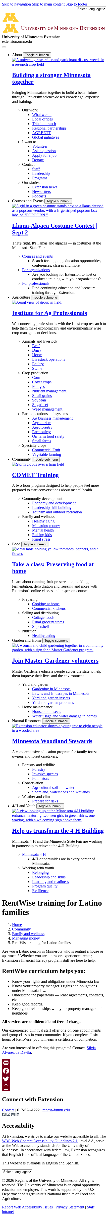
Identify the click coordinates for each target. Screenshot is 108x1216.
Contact (28, 164)
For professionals (35, 283)
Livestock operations (48, 359)
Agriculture (21, 297)
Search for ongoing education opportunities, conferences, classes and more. (66, 263)
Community (22, 459)
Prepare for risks (45, 801)
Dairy (36, 350)
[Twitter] (54, 1079)
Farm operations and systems (45, 414)
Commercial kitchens (49, 608)
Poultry (38, 364)
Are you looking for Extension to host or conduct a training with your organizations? (66, 276)
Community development (42, 498)
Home (17, 924)
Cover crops (41, 382)
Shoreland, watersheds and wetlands (61, 792)
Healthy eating (43, 635)
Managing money (46, 525)
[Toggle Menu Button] (4, 47)
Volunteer (39, 146)
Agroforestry (42, 427)
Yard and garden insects (51, 698)
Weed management (47, 409)
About (17, 55)
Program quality (45, 886)
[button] (59, 64)
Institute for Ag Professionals (49, 313)
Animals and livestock (39, 341)
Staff (36, 169)
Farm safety (41, 432)
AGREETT (41, 133)
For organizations (36, 270)
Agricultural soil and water (53, 787)
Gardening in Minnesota (51, 689)
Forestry (38, 769)
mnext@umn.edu (56, 1110)
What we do (41, 114)
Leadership (41, 173)
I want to (29, 142)
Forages (38, 386)
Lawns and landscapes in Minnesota (60, 693)
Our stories (30, 182)
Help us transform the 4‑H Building (58, 830)
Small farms (41, 441)
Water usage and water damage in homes (64, 716)
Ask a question (44, 151)
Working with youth (38, 868)
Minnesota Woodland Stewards (52, 741)
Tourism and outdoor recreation (57, 512)
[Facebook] (54, 1071)
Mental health (43, 530)
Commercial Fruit (46, 450)
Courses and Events (28, 201)
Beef (36, 346)
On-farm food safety (48, 436)
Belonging (40, 872)
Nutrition (29, 631)
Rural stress (41, 539)
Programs (39, 178)
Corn (36, 377)
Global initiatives (45, 137)
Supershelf (40, 626)
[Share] (54, 1087)
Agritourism (41, 423)
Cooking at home (46, 604)
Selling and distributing (40, 613)
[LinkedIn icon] (17, 1115)
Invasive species (45, 774)
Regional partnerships (49, 128)
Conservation (32, 783)
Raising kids (42, 535)
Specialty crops (34, 445)
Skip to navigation (17, 4)
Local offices (42, 119)
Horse (37, 355)
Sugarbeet (40, 404)
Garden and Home (27, 640)
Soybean (39, 400)
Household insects (46, 711)
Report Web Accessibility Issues (27, 1207)
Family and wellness (38, 516)
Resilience (40, 890)
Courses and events (37, 256)
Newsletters (41, 191)
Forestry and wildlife (38, 765)
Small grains (42, 395)
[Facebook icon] (4, 1115)
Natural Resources (27, 721)
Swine (37, 368)
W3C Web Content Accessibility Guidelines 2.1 (40, 1141)
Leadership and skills (49, 877)
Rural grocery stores (48, 622)
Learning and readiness (50, 881)
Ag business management (52, 418)
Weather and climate (38, 796)
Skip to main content (49, 4)
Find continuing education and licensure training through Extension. (63, 290)
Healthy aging (43, 521)
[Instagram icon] (13, 1115)
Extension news (44, 187)
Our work (30, 110)
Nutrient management (49, 391)
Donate (38, 160)
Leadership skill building (51, 507)
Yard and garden (35, 684)
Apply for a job (44, 155)
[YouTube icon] (9, 1115)
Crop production (35, 373)
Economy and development (54, 503)
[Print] (54, 1063)
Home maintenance (37, 707)
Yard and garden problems (53, 702)
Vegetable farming (46, 454)
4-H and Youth (24, 806)
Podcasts (39, 196)
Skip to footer (76, 4)
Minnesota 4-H (34, 854)
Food (16, 544)
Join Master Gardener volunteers (55, 660)
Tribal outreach (44, 123)
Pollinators (40, 778)
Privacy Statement (70, 1207)
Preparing (29, 599)
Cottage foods (43, 617)
